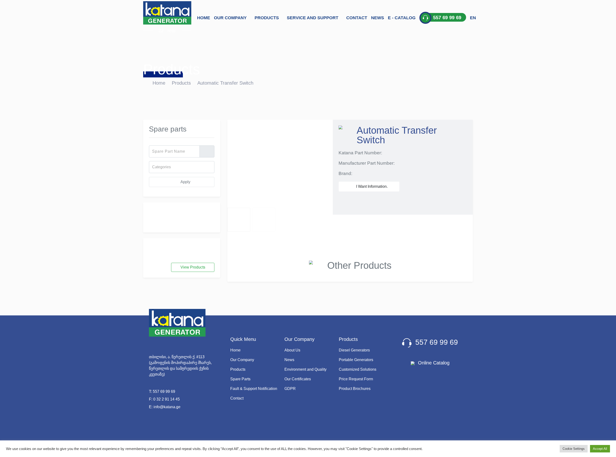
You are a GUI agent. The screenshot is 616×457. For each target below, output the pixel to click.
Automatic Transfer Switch (225, 83)
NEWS (377, 18)
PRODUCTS (267, 18)
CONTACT (356, 18)
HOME (203, 18)
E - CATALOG (402, 18)
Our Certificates (297, 379)
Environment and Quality (305, 369)
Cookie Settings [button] (574, 449)
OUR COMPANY (231, 18)
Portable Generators (356, 360)
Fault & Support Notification (253, 389)
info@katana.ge (167, 407)
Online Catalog (433, 362)
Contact (237, 398)
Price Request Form (356, 379)
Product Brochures (355, 389)
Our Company (242, 360)
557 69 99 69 (164, 391)
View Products (192, 267)
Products (181, 83)
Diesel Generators (354, 350)
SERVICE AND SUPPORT (313, 18)
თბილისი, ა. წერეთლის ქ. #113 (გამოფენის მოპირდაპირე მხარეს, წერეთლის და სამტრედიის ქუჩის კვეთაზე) (180, 365)
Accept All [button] (600, 449)
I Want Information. (371, 186)
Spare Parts (240, 379)
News (289, 360)
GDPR (290, 389)
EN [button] (473, 18)
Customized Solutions (357, 369)
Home (159, 83)
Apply (185, 182)
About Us (292, 350)
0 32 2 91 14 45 (166, 399)
